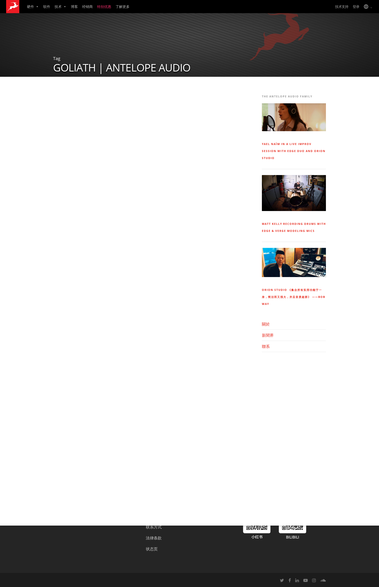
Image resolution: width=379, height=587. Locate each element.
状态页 (152, 548)
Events (65, 108)
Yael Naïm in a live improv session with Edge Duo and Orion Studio (293, 151)
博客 (74, 6)
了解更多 (123, 6)
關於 (266, 324)
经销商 (87, 6)
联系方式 (154, 527)
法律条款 (154, 537)
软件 (46, 6)
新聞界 (268, 335)
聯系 (266, 346)
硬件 (30, 6)
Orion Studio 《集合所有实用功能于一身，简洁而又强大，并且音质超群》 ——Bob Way (293, 297)
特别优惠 (104, 6)
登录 (356, 6)
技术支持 (341, 6)
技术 (58, 6)
